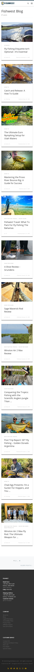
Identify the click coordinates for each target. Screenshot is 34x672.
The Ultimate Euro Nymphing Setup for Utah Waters (14, 135)
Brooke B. (8, 57)
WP (10, 663)
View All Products (8, 626)
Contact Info (6, 641)
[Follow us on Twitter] (14, 668)
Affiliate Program (8, 624)
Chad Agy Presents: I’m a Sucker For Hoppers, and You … (16, 487)
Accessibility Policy (8, 621)
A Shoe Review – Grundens (12, 268)
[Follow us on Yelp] (19, 668)
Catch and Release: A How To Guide (14, 92)
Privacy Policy (7, 623)
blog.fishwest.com (13, 661)
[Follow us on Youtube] (25, 668)
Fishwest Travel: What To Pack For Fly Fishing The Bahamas (17, 225)
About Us (5, 615)
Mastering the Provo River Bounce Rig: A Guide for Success (14, 180)
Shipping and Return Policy (10, 643)
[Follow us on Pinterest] (17, 668)
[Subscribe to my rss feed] (8, 668)
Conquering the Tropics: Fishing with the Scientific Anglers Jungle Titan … (16, 397)
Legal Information (8, 619)
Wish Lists (6, 645)
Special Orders (7, 648)
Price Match (6, 646)
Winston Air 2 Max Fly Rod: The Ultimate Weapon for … (15, 534)
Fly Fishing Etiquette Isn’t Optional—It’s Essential (16, 50)
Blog (4, 617)
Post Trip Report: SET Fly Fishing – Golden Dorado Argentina (16, 443)
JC (6, 233)
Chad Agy (8, 99)
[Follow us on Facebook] (11, 668)
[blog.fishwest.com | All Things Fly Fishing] (7, 3)
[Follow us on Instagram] (22, 668)
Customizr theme (28, 663)
